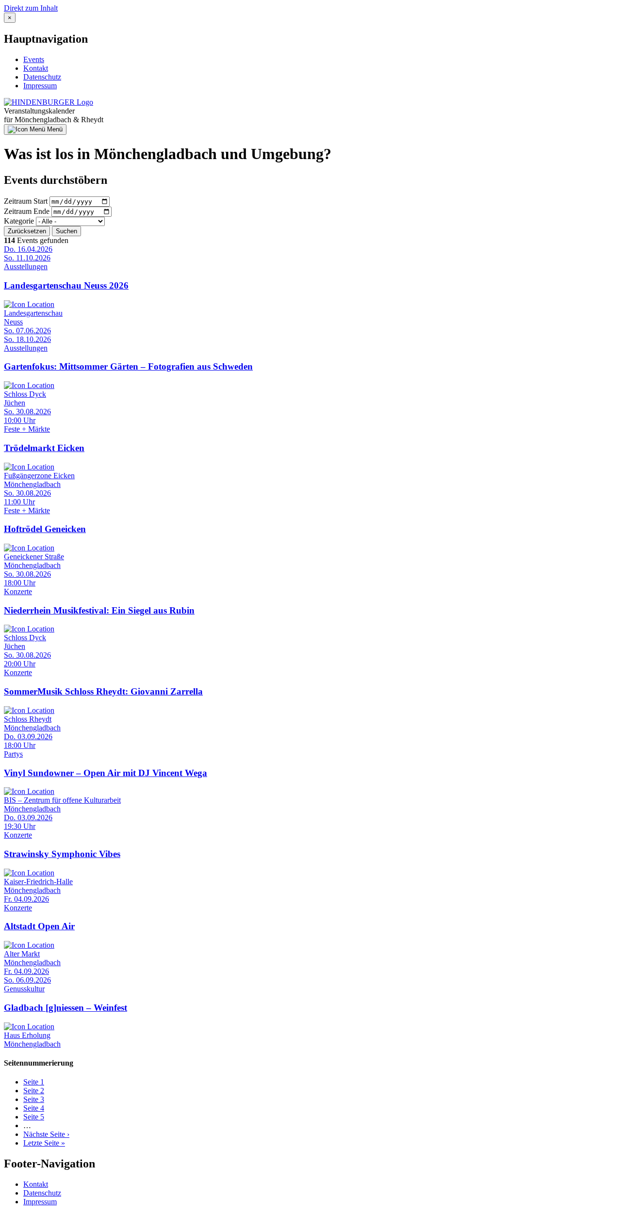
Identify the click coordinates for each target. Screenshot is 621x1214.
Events (33, 59)
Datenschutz (42, 77)
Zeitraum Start (26, 201)
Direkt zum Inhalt (31, 8)
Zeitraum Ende (26, 211)
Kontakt (35, 68)
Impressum (40, 85)
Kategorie (19, 221)
